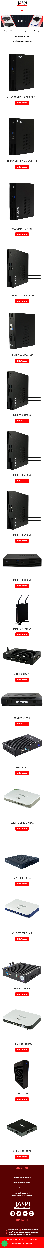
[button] (22, 10)
